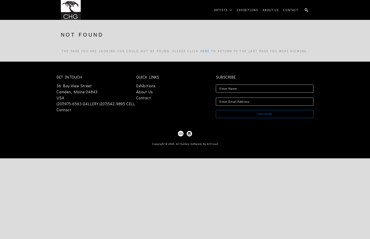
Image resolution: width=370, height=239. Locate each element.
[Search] (306, 10)
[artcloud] (181, 134)
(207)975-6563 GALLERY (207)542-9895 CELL (96, 103)
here (205, 51)
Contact (64, 109)
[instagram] (189, 134)
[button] (223, 10)
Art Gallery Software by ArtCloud (197, 143)
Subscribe (264, 114)
